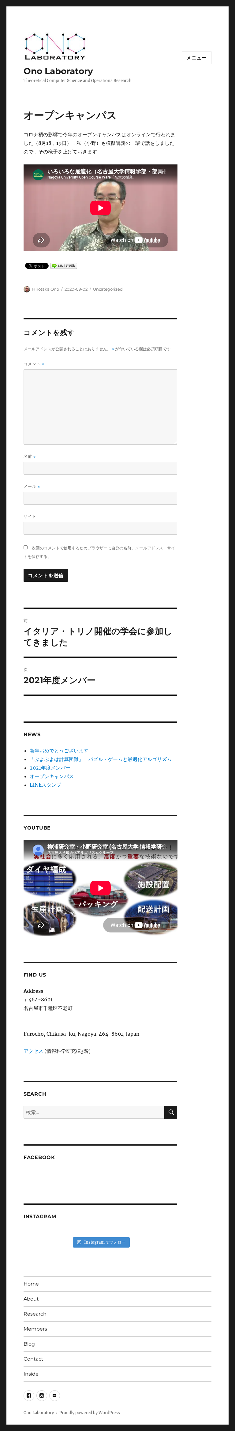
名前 (30, 456)
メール (32, 486)
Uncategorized (108, 289)
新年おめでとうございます (59, 751)
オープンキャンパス (52, 776)
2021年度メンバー (50, 768)
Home (31, 1284)
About (31, 1299)
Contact (33, 1359)
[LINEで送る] (63, 266)
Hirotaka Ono (45, 289)
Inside (31, 1374)
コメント (34, 364)
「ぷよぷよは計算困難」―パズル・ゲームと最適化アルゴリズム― (103, 759)
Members (35, 1329)
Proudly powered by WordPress (89, 1412)
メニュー (196, 58)
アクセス (33, 1051)
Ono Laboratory (58, 71)
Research (35, 1314)
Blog (29, 1344)
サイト (30, 516)
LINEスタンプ (45, 785)
